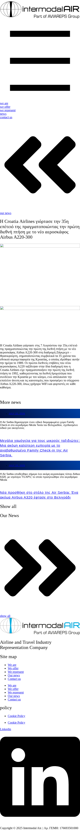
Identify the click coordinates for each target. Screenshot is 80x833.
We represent (16, 671)
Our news (14, 675)
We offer (13, 668)
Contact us (14, 678)
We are (12, 664)
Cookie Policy (16, 716)
